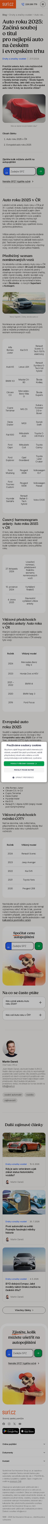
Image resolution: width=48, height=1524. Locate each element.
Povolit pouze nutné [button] (24, 770)
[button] (24, 777)
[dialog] (24, 762)
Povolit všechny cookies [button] (23, 763)
